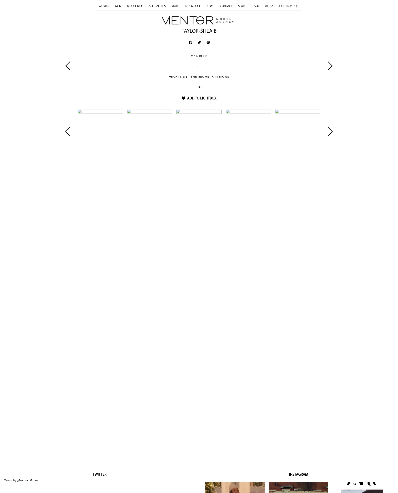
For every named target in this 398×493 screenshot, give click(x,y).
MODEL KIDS (135, 6)
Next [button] (330, 65)
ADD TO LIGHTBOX (201, 98)
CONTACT (226, 6)
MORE (175, 6)
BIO (199, 87)
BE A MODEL (193, 6)
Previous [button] (68, 65)
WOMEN (104, 6)
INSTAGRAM (298, 475)
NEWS (210, 6)
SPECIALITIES (157, 6)
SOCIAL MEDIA (263, 6)
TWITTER (100, 475)
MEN (118, 6)
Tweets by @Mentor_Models (21, 480)
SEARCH (243, 6)
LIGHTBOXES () (289, 6)
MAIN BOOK (199, 56)
